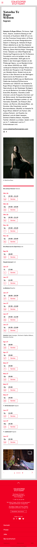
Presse (6, 530)
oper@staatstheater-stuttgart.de (18, 503)
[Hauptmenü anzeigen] (2, 2)
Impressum (7, 543)
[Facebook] (6, 131)
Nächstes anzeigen (32, 472)
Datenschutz (20, 543)
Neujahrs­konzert (8, 262)
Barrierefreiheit (9, 539)
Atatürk (5, 335)
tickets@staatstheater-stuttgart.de (18, 508)
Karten (13, 199)
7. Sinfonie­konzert (8, 405)
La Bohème (6, 288)
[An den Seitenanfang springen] (18, 482)
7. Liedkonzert (7, 432)
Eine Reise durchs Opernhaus (12, 246)
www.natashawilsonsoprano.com (15, 129)
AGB (32, 543)
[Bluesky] (23, 518)
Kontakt (7, 525)
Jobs (5, 534)
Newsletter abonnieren (18, 511)
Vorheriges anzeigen (3, 472)
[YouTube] (20, 518)
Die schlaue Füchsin (9, 188)
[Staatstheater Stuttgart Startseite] (18, 3)
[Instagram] (4, 131)
